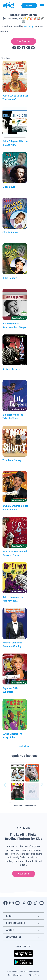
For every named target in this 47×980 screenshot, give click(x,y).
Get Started (23, 873)
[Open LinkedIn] (41, 903)
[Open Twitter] (23, 903)
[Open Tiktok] (35, 903)
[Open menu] (42, 5)
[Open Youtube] (17, 903)
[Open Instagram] (11, 903)
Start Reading (23, 41)
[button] (25, 783)
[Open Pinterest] (29, 903)
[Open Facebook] (5, 903)
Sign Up (29, 5)
